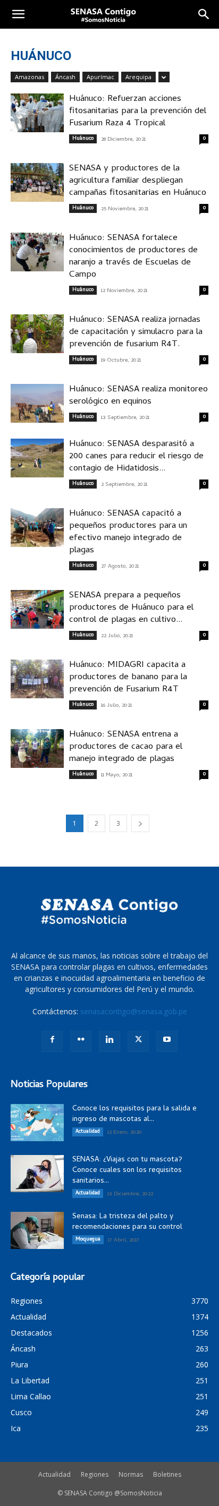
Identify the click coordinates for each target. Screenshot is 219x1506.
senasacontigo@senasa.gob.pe (133, 1011)
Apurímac (100, 77)
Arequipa (138, 77)
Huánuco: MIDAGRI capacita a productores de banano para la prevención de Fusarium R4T (128, 677)
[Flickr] (80, 1041)
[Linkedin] (109, 1041)
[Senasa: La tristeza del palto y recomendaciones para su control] (37, 1230)
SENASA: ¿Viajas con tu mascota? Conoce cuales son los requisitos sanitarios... (127, 1170)
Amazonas (29, 77)
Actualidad (87, 1131)
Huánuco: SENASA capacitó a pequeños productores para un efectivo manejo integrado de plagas (128, 532)
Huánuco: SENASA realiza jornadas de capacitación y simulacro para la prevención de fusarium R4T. (136, 332)
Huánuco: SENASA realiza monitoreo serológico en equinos (138, 395)
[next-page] (140, 823)
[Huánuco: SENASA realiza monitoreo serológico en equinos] (37, 403)
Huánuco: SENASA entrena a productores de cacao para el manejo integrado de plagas (125, 747)
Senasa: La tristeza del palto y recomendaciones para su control (127, 1222)
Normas (131, 1474)
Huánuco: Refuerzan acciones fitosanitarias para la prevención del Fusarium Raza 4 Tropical (137, 111)
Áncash (65, 77)
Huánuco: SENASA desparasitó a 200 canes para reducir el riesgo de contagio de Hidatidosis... (136, 456)
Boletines (167, 1474)
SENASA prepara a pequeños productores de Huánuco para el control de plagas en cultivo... (131, 608)
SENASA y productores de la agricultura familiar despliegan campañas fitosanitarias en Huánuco (137, 181)
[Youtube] (167, 1041)
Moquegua (87, 1239)
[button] (18, 14)
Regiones (94, 1474)
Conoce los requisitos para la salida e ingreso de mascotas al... (134, 1114)
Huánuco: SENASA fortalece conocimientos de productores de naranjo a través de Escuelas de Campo (133, 257)
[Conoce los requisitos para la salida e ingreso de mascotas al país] (37, 1122)
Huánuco (83, 138)
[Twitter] (138, 1041)
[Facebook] (52, 1041)
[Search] (204, 14)
